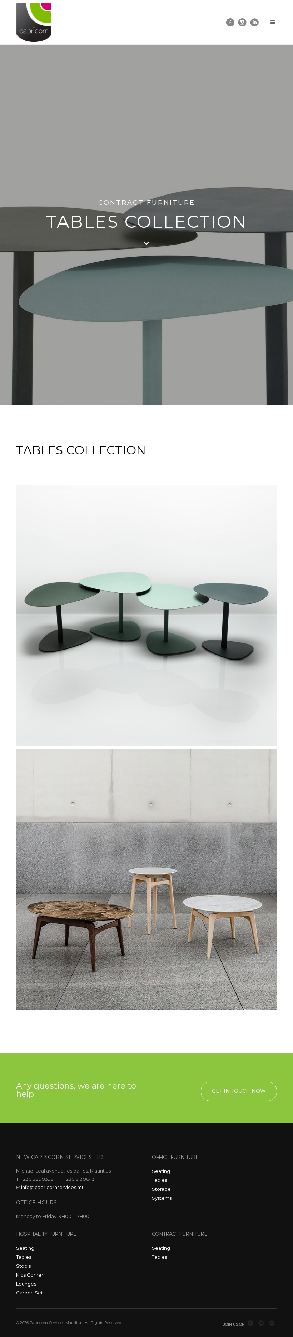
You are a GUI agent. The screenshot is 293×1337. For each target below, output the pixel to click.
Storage (161, 1189)
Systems (162, 1198)
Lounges (26, 1284)
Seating (161, 1171)
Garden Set (29, 1293)
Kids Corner (29, 1275)
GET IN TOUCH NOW (239, 1091)
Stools (23, 1266)
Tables (159, 1180)
